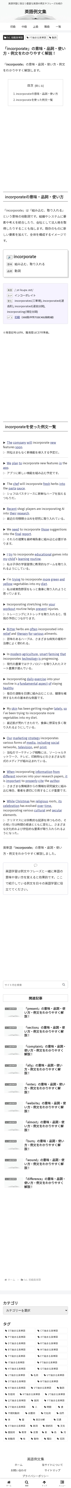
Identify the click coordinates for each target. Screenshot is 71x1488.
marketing (20, 738)
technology (30, 658)
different (9, 776)
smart (44, 654)
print (43, 747)
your (52, 604)
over (40, 805)
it (66, 776)
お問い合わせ (19, 1470)
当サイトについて (52, 1465)
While (11, 801)
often (33, 629)
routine (35, 558)
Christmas (23, 801)
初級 (17, 317)
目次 (30, 85)
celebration (11, 805)
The (9, 442)
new (53, 442)
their (13, 513)
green (55, 579)
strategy (34, 738)
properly (31, 780)
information (43, 771)
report (26, 533)
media (31, 742)
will (29, 442)
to (20, 463)
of (49, 683)
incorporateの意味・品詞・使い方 (37, 94)
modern (15, 654)
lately (58, 708)
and (62, 579)
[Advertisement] (35, 146)
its (60, 801)
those (45, 529)
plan (15, 463)
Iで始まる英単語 (38, 37)
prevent (41, 608)
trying (16, 579)
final (18, 533)
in (60, 463)
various (38, 633)
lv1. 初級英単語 (15, 37)
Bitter (11, 629)
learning (23, 558)
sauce (21, 488)
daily (30, 679)
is (39, 658)
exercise (40, 679)
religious (42, 801)
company (19, 442)
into (62, 483)
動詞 (54, 37)
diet (44, 583)
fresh (46, 483)
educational (43, 554)
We (9, 463)
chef (16, 483)
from (56, 771)
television (25, 747)
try (10, 554)
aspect (43, 683)
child (11, 558)
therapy (22, 633)
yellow (7, 583)
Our (9, 738)
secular (57, 810)
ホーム (19, 1465)
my (5, 558)
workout (9, 608)
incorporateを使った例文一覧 (34, 100)
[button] (63, 984)
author (54, 780)
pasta (12, 488)
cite (41, 780)
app (5, 467)
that (63, 654)
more (46, 579)
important (13, 780)
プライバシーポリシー (35, 1476)
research (23, 513)
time (47, 805)
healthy (8, 688)
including (43, 742)
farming (53, 654)
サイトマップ (52, 1470)
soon (18, 447)
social (55, 742)
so (65, 708)
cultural (39, 810)
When (11, 771)
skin (14, 708)
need (15, 529)
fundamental (29, 683)
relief (6, 633)
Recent (12, 508)
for (31, 633)
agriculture (30, 654)
